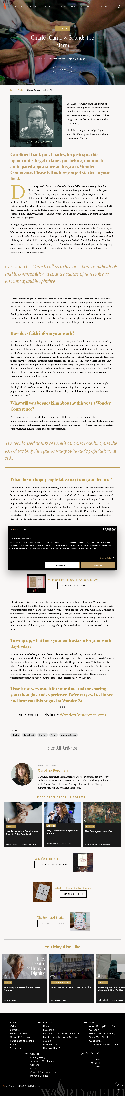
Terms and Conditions (42, 1061)
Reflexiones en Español (22, 1041)
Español (97, 1066)
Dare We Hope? (51, 1048)
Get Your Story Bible (52, 923)
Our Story (94, 1030)
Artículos (15, 1044)
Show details (105, 558)
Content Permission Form (43, 1072)
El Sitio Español (51, 1044)
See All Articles (62, 748)
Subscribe (48, 1030)
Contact (34, 1053)
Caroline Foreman (52, 58)
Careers (34, 1064)
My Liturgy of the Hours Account (60, 1037)
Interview (42, 735)
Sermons (15, 1030)
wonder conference (68, 735)
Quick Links (95, 1041)
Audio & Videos (36, 6)
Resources (77, 6)
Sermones (15, 1048)
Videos (14, 1026)
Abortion (15, 735)
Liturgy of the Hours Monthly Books (62, 1033)
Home (12, 90)
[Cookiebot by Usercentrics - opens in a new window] (105, 529)
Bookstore (92, 6)
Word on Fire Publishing (102, 1033)
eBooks (47, 1041)
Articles (20, 6)
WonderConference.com (83, 714)
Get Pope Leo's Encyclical (52, 864)
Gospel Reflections (20, 1037)
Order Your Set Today (73, 586)
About (65, 6)
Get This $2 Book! (73, 894)
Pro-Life (54, 735)
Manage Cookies (39, 1075)
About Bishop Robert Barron (104, 1026)
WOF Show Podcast (20, 1033)
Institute (53, 6)
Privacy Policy (37, 1057)
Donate (105, 6)
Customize (60, 565)
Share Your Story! (98, 1037)
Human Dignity (29, 735)
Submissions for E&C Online (104, 1044)
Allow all (98, 565)
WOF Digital (95, 1063)
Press (33, 1068)
